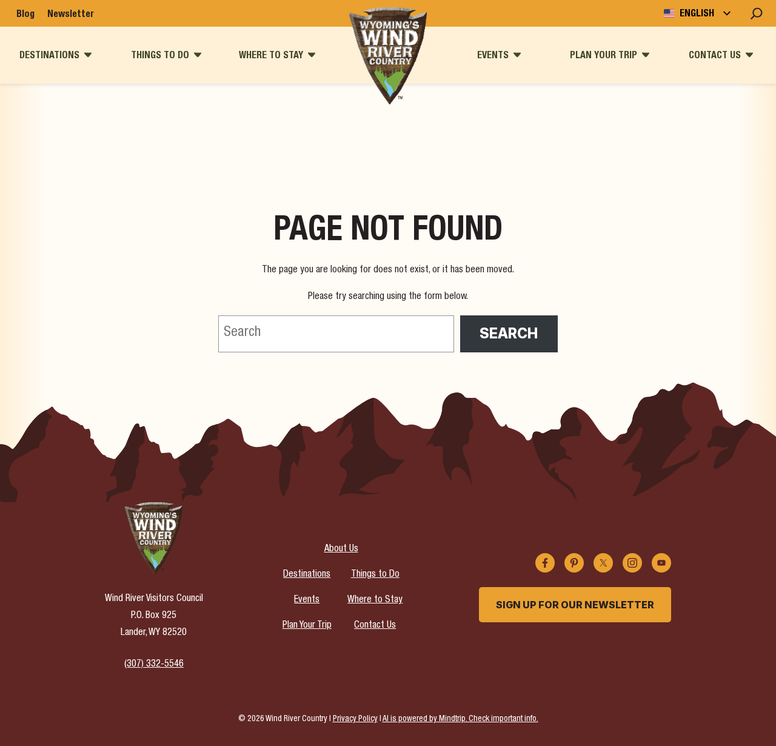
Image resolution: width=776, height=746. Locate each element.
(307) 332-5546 (154, 665)
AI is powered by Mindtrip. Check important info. (460, 719)
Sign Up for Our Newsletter (575, 605)
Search (509, 333)
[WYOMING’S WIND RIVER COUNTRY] (388, 55)
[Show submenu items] (88, 55)
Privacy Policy (355, 719)
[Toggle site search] (756, 13)
